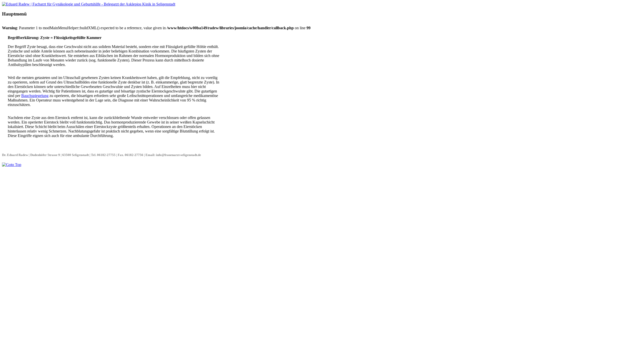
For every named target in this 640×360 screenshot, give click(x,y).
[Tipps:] (88, 4)
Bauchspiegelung (34, 96)
